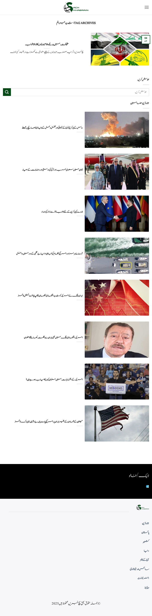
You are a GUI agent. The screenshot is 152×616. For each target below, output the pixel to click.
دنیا (146, 551)
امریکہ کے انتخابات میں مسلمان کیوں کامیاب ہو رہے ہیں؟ (54, 380)
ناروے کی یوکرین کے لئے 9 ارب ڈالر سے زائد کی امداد (62, 212)
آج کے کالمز (144, 560)
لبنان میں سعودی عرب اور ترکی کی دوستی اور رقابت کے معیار (52, 170)
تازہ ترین (145, 523)
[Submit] (7, 92)
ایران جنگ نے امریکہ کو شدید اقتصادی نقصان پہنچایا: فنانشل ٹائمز (50, 296)
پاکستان (145, 532)
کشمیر (146, 542)
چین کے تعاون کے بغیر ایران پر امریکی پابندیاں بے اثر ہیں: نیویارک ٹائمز (49, 422)
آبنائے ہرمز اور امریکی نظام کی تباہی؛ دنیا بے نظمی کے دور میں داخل (49, 254)
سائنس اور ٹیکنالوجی (139, 569)
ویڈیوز (146, 587)
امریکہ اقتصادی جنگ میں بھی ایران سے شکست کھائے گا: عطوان (53, 337)
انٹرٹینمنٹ (143, 578)
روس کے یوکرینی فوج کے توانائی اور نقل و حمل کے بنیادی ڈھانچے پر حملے (52, 128)
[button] (146, 7)
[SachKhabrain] (76, 7)
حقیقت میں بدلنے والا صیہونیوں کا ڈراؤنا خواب (46, 44)
